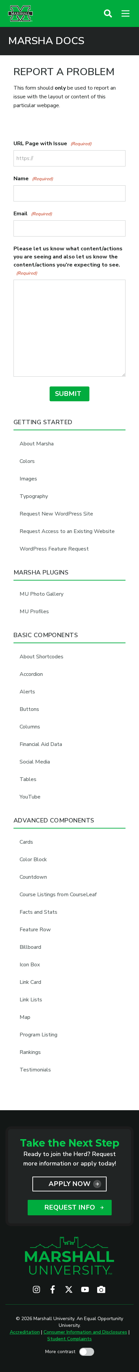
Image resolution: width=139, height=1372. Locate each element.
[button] (108, 13)
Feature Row (35, 929)
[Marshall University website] (20, 13)
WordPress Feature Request (54, 549)
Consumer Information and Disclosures (85, 1332)
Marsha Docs (46, 41)
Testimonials (35, 1069)
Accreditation (25, 1332)
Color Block (33, 859)
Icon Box (30, 964)
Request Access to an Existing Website (67, 531)
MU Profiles (34, 611)
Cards (26, 842)
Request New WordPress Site (56, 514)
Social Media (35, 762)
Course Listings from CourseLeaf (58, 894)
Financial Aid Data (41, 744)
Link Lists (31, 999)
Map (25, 1017)
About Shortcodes (41, 656)
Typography (34, 496)
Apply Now (69, 1183)
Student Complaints (69, 1339)
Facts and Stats (38, 912)
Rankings (30, 1052)
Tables (28, 779)
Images (28, 478)
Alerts (27, 691)
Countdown (33, 877)
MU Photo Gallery (41, 594)
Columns (30, 726)
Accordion (31, 674)
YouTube (30, 797)
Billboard (30, 947)
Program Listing (38, 1034)
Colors (27, 461)
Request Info (69, 1207)
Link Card (30, 982)
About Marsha (37, 443)
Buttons (29, 709)
